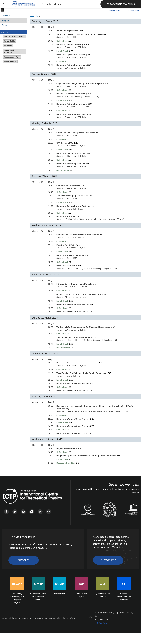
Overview (5, 16)
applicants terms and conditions (17, 618)
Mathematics (59, 594)
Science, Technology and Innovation (124, 596)
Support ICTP (108, 560)
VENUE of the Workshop (11, 51)
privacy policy (40, 618)
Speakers (6, 25)
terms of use (69, 618)
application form (13, 57)
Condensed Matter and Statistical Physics (38, 596)
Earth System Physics (81, 595)
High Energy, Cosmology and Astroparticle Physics (17, 596)
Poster (9, 45)
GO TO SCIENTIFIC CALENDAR (121, 4)
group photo (11, 61)
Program (5, 20)
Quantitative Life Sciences (103, 595)
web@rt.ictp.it (101, 623)
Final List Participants (15, 36)
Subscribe (23, 560)
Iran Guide (10, 41)
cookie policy (55, 618)
